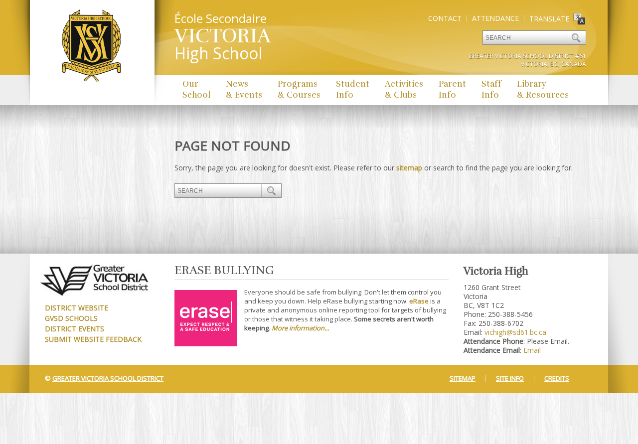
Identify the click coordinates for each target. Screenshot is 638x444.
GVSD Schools (71, 318)
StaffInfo (491, 89)
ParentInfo (452, 89)
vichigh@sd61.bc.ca (515, 332)
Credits (556, 378)
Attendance (495, 18)
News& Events (244, 89)
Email (532, 350)
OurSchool (196, 89)
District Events (74, 328)
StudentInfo (352, 89)
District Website (76, 307)
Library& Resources (543, 89)
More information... (300, 327)
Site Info (510, 378)
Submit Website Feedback (93, 339)
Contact (445, 18)
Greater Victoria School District (107, 378)
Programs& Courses (299, 89)
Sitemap (463, 378)
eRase (419, 300)
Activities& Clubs (404, 89)
